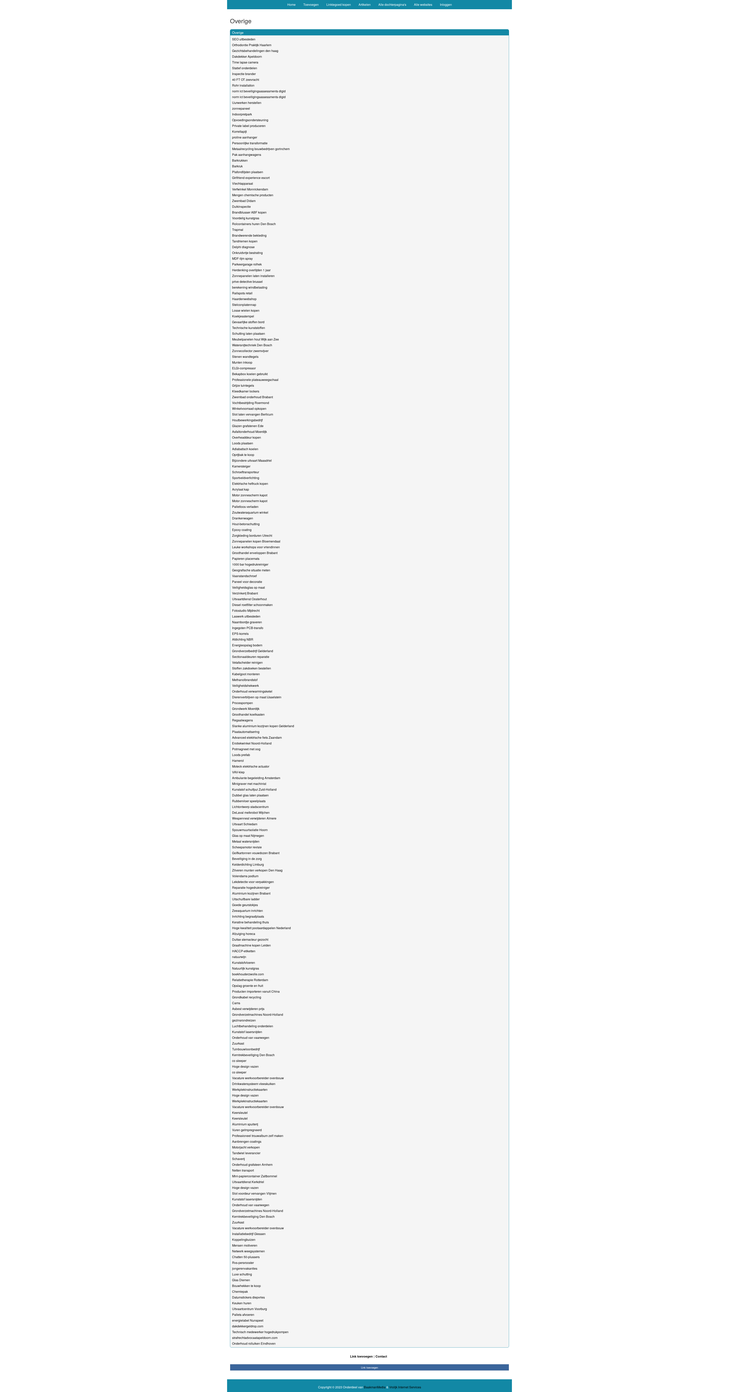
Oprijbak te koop (243, 454)
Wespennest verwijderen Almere (254, 818)
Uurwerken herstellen (246, 102)
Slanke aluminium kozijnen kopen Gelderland (263, 726)
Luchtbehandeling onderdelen (252, 1026)
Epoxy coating (242, 529)
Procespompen (242, 703)
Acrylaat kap (240, 489)
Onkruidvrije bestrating (247, 252)
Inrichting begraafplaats (248, 916)
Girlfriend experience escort (251, 177)
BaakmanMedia (374, 1387)
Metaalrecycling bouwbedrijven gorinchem (261, 149)
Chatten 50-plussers (246, 1257)
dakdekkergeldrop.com (247, 1326)
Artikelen (365, 4)
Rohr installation (243, 85)
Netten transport (243, 1170)
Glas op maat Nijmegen (248, 835)
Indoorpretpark (242, 114)
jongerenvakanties (244, 1268)
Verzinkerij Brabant (245, 593)
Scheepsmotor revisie (247, 847)
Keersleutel (240, 1112)
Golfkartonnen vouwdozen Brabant (255, 853)
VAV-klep (238, 772)
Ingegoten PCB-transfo (247, 628)
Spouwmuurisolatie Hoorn (250, 830)
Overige (237, 32)
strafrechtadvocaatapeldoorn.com (255, 1337)
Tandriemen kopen (244, 241)
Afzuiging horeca (243, 933)
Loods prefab (241, 755)
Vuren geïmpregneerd (247, 1130)
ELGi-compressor (244, 368)
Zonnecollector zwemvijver (250, 351)
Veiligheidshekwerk (245, 685)
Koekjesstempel (243, 316)
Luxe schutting (242, 1274)
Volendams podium (245, 876)
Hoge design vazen (245, 1066)
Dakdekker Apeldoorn (247, 56)
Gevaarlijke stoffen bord (248, 322)
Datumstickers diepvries (248, 1297)
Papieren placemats (245, 558)
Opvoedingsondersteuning (250, 120)
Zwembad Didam (244, 201)
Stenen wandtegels (245, 356)
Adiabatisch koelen (245, 449)
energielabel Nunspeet (247, 1320)
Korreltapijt (239, 131)
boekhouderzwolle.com (248, 974)
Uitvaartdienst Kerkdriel (248, 1182)
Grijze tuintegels (243, 385)
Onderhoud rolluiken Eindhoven (254, 1343)
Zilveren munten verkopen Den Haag (257, 870)
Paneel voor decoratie (247, 581)
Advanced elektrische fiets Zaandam (257, 737)
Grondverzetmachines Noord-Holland (257, 1014)
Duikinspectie (241, 206)
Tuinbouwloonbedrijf (246, 1049)
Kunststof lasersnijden (247, 1032)
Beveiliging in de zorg (247, 858)
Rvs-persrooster (243, 1262)
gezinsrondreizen (244, 1020)
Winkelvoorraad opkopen (249, 408)
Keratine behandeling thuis (250, 922)
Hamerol (238, 760)
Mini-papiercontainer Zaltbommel (254, 1176)
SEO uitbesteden (243, 39)
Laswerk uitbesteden (246, 616)
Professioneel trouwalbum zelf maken (257, 1135)
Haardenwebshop (244, 299)
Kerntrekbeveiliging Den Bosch (253, 1055)
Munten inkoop (242, 362)
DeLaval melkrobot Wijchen (251, 812)
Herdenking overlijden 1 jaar (251, 270)
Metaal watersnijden (245, 841)
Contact (381, 1356)
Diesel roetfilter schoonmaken (252, 605)
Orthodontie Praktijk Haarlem (251, 45)
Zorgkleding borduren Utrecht (252, 535)
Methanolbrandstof (244, 680)
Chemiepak (240, 1291)
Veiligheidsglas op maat (248, 587)
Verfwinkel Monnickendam (250, 189)
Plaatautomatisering (245, 731)
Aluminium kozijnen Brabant (251, 893)
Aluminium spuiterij (245, 1124)
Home (291, 4)
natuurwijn (239, 957)
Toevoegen (311, 4)
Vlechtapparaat (242, 183)
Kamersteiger (241, 466)
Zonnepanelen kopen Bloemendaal (256, 541)
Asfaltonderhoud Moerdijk (249, 431)
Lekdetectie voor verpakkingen (253, 882)
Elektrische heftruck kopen (250, 483)
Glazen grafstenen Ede (247, 426)
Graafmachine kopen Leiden (251, 945)
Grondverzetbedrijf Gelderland (252, 651)
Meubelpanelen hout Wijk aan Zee (255, 339)
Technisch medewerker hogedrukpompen (260, 1332)
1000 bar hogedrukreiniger (250, 564)
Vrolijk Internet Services (405, 1387)
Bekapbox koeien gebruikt (250, 374)
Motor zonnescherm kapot (249, 495)
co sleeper (239, 1060)
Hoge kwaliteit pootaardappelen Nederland (261, 928)
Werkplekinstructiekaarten (250, 1089)
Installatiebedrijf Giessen (249, 1234)
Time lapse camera (245, 62)
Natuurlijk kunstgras (245, 968)
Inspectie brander (244, 74)
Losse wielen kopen (245, 310)
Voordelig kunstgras (245, 218)
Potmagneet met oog (246, 749)
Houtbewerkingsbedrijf (247, 420)
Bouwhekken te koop (246, 1286)
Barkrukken (240, 160)
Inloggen (446, 4)
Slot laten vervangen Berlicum (252, 414)
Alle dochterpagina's (392, 4)
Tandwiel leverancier (246, 1153)
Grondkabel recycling (246, 997)
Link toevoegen (361, 1356)
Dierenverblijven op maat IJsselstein (256, 697)
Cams (236, 1003)
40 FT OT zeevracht (245, 79)
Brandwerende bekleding (249, 235)
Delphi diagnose (243, 247)
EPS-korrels (240, 633)
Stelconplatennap (244, 304)
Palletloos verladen (245, 506)
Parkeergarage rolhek (247, 264)
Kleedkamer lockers (245, 391)
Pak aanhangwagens (246, 154)
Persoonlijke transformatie (250, 143)
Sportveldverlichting (245, 478)
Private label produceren (249, 126)
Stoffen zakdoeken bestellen (251, 668)
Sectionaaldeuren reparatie (250, 656)
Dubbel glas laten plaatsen (250, 795)
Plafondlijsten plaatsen (247, 172)
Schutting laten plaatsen (248, 333)
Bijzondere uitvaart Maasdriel (252, 460)
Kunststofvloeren (243, 962)
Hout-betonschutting (246, 524)
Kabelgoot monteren (246, 674)
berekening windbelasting (249, 287)
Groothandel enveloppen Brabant (255, 553)
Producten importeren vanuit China (256, 991)
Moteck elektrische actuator (250, 766)
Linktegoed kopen (338, 4)
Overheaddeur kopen (246, 437)
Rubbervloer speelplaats (249, 801)
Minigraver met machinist (249, 783)
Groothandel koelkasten (248, 714)
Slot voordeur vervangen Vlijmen (254, 1193)
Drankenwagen (242, 518)
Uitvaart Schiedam (244, 824)
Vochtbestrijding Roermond (250, 403)
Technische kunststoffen (248, 327)
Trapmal (237, 229)
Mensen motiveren (244, 1245)
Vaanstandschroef (244, 576)
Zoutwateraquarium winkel (250, 512)
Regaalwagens (242, 720)
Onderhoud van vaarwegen (250, 1037)
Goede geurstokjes (245, 905)
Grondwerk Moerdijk (245, 708)
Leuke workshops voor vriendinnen (256, 547)
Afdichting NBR (242, 639)
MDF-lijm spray (242, 258)
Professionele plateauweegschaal (255, 379)
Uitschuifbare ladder (246, 899)
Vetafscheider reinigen (247, 662)
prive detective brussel (247, 281)
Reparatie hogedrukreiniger (251, 887)
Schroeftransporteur (245, 472)
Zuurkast (238, 1043)
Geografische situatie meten (251, 570)
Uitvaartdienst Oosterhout (249, 599)
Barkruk (237, 166)
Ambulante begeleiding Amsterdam (256, 778)
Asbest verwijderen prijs (248, 1008)
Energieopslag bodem (247, 645)
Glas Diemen (241, 1280)
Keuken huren (241, 1303)
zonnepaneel (241, 108)
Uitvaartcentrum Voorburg (249, 1309)
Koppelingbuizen (243, 1239)
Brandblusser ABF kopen (249, 212)
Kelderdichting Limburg (248, 864)
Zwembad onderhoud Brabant (252, 397)
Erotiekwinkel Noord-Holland (252, 743)
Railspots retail (242, 293)
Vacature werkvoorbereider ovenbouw (258, 1078)
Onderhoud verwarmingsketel (252, 691)
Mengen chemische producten (252, 195)
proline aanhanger (244, 137)
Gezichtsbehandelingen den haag (255, 50)
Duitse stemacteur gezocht (250, 939)
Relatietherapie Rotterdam (250, 980)
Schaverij (238, 1159)
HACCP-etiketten (243, 951)
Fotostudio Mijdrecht (246, 610)
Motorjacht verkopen (246, 1147)
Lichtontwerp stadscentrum (250, 806)
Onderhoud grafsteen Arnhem (252, 1164)
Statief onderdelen (244, 68)
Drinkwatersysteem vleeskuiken (253, 1084)
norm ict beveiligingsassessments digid (259, 91)
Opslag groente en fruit (247, 985)
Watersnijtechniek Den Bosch (252, 345)
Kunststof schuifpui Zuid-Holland (254, 789)
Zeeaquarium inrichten (247, 910)
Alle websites (423, 4)
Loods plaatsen (242, 443)
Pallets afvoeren (243, 1314)
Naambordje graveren (247, 622)
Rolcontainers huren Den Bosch (254, 224)
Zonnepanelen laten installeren (253, 276)
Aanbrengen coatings (246, 1141)
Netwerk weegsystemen (248, 1251)
